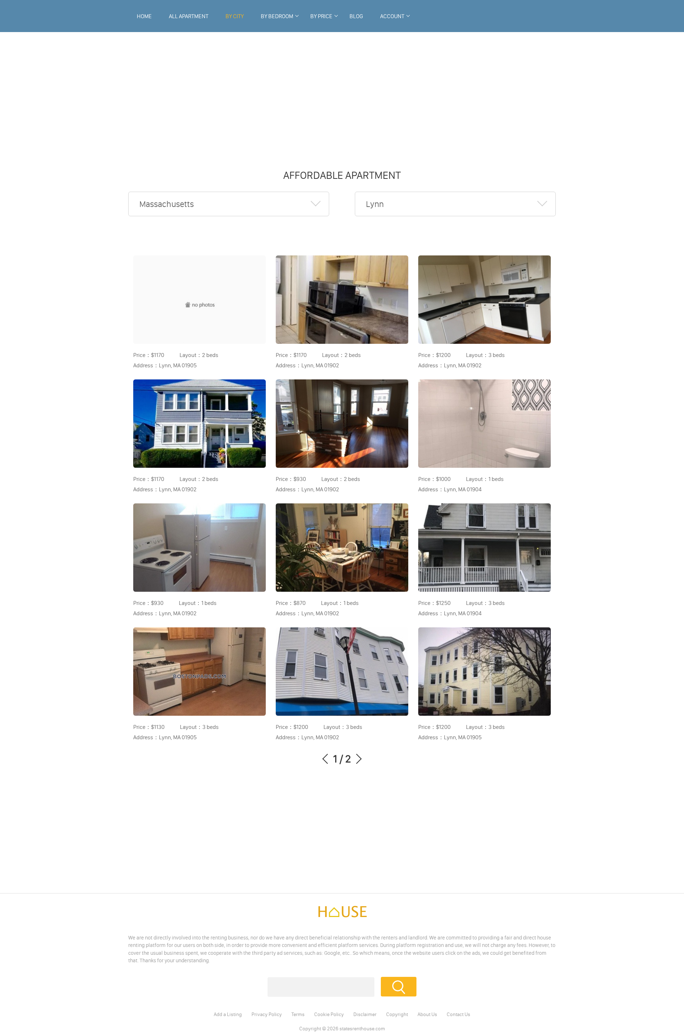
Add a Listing (228, 1014)
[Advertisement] (342, 96)
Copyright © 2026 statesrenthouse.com (342, 1028)
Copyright (397, 1014)
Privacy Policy (267, 1014)
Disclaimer (365, 1014)
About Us (427, 1014)
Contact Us (458, 1014)
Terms (298, 1014)
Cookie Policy (329, 1014)
